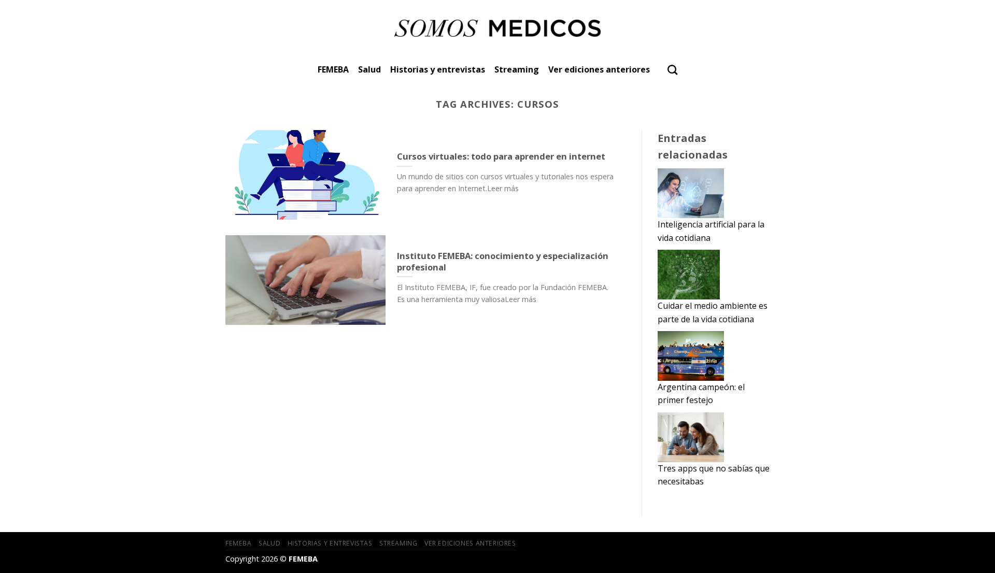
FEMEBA (333, 69)
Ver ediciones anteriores (599, 69)
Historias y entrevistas (437, 69)
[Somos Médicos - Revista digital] (497, 28)
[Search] (672, 70)
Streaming (516, 69)
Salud (369, 69)
